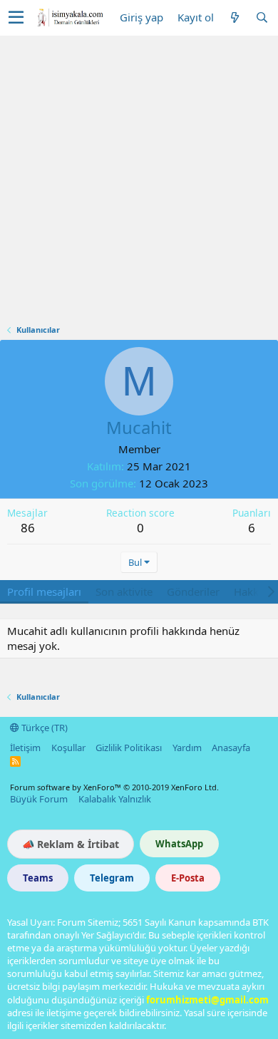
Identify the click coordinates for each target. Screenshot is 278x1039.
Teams (38, 878)
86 (28, 528)
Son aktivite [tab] (124, 591)
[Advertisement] (139, 182)
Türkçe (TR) (43, 727)
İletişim (25, 747)
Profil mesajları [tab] (44, 591)
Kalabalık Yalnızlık (114, 798)
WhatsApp (179, 843)
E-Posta (188, 878)
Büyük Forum (39, 798)
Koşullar (68, 747)
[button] (16, 18)
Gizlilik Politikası (129, 747)
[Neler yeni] (234, 17)
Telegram (112, 878)
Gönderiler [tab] (193, 591)
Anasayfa (231, 747)
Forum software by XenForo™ (114, 787)
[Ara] (261, 17)
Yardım (187, 747)
